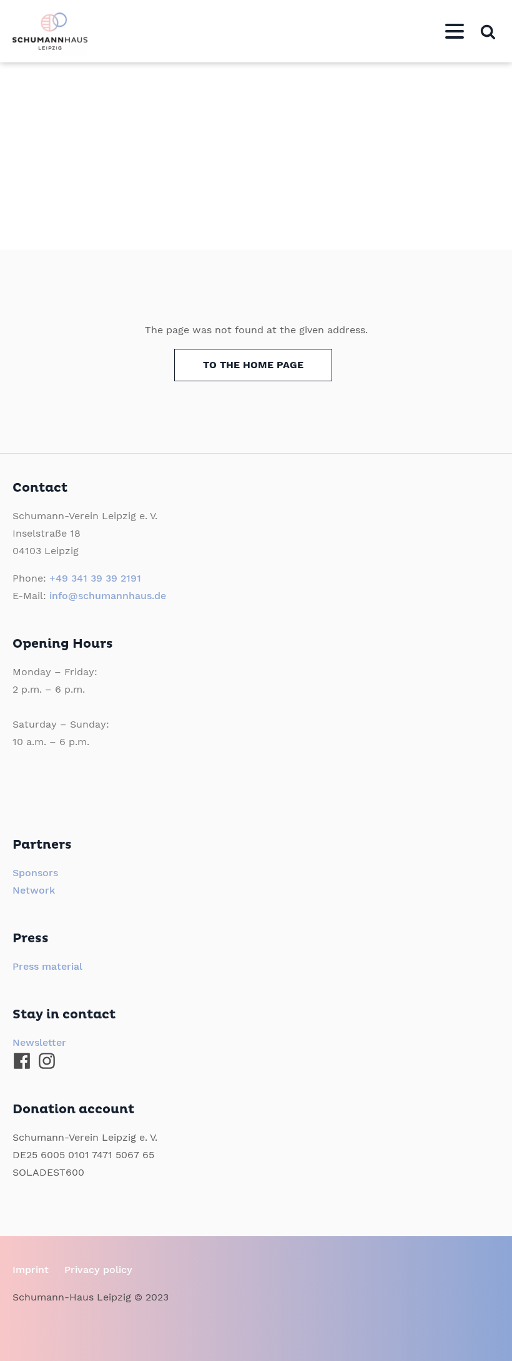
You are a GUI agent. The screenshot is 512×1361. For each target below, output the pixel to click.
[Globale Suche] (488, 31)
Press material (47, 966)
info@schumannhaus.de (107, 596)
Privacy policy (98, 1270)
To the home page (253, 365)
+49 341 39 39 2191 (95, 578)
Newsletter (39, 1042)
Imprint (30, 1270)
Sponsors (35, 873)
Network (33, 890)
